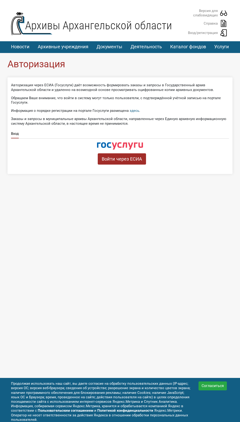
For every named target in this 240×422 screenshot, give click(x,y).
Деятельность (146, 46)
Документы (109, 46)
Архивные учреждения (63, 46)
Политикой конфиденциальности (125, 410)
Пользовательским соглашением (65, 410)
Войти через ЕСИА (122, 159)
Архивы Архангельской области (98, 25)
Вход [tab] (15, 134)
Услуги (221, 46)
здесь (134, 111)
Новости (20, 46)
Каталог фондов (188, 46)
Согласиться (213, 386)
